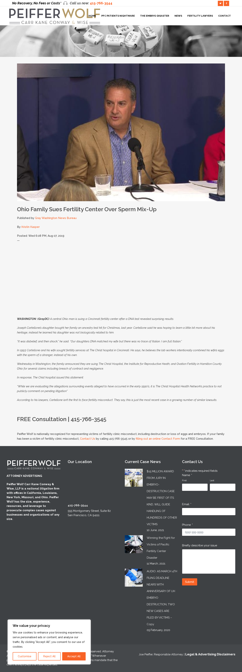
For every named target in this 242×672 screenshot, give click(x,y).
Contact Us (87, 438)
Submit (189, 581)
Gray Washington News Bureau (56, 218)
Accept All (74, 656)
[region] (49, 641)
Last (212, 480)
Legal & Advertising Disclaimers (210, 654)
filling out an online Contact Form (158, 438)
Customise (24, 656)
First (184, 480)
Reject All (49, 656)
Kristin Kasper (30, 227)
